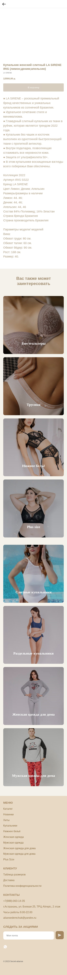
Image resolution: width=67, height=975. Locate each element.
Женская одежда (13, 837)
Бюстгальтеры (34, 343)
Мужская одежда (13, 842)
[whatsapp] (5, 947)
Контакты (11, 894)
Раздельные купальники (33, 653)
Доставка (8, 880)
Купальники (10, 825)
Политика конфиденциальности (22, 885)
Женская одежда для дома (33, 714)
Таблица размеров (14, 874)
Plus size (33, 527)
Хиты (6, 820)
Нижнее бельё (33, 466)
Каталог (8, 808)
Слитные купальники (33, 592)
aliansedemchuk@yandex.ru (19, 917)
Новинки (8, 814)
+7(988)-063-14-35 (14, 901)
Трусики (33, 405)
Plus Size (8, 859)
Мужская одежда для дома (33, 776)
